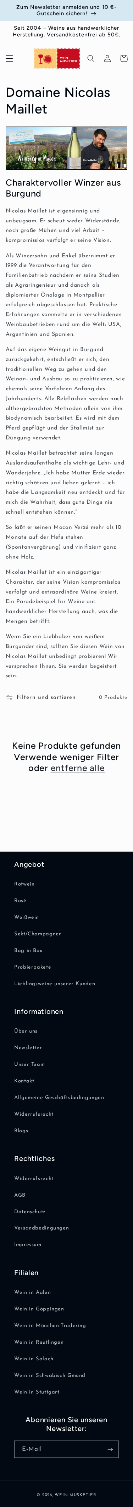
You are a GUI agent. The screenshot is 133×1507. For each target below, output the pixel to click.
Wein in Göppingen (39, 1309)
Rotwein (24, 884)
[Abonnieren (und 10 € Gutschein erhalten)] (110, 1449)
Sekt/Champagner (37, 934)
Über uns (26, 1031)
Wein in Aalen (32, 1292)
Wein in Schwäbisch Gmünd (49, 1375)
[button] (9, 58)
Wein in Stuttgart (37, 1392)
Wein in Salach (34, 1359)
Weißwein (26, 917)
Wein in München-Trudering (50, 1325)
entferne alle (78, 768)
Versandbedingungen (41, 1228)
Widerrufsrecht (34, 1114)
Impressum (27, 1245)
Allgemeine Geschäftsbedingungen (59, 1097)
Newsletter (28, 1048)
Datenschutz (30, 1212)
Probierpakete (32, 967)
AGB (20, 1195)
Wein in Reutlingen (38, 1342)
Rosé (20, 901)
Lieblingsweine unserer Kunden (54, 984)
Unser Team (29, 1064)
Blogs (21, 1131)
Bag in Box (28, 950)
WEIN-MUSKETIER (75, 1495)
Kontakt (24, 1081)
